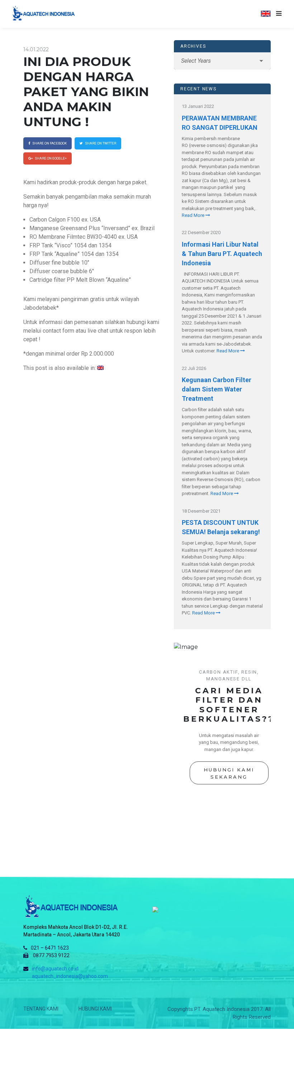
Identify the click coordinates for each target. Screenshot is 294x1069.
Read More (193, 215)
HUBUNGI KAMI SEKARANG (229, 773)
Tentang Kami (40, 1009)
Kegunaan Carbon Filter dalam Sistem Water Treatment (216, 389)
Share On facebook (49, 143)
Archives (193, 46)
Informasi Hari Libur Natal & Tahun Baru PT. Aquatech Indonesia (222, 254)
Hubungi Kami (95, 1009)
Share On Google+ (50, 158)
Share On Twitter (100, 143)
